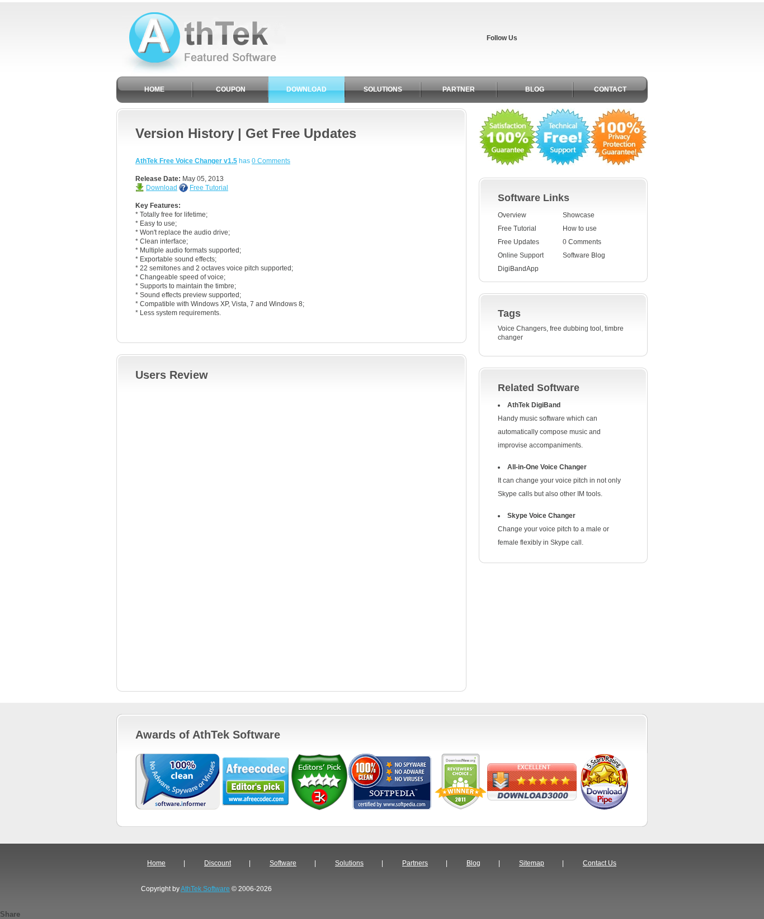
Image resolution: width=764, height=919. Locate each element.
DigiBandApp (518, 269)
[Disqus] (291, 533)
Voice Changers (522, 328)
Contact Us (599, 863)
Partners (415, 863)
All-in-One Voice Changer (547, 467)
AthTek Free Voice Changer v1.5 (186, 161)
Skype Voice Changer (541, 516)
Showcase (579, 215)
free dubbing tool (575, 328)
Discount (217, 863)
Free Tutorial (209, 188)
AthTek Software (205, 889)
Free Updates (518, 242)
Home (156, 863)
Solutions (349, 863)
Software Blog (584, 255)
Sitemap (531, 863)
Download (161, 188)
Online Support (521, 255)
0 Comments (271, 161)
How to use (580, 228)
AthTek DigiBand (533, 405)
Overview (512, 215)
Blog (473, 863)
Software (283, 863)
